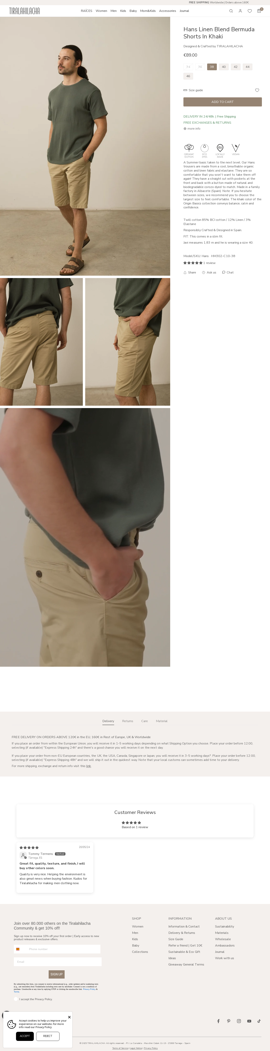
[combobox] (20, 949)
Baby (135, 945)
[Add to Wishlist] (257, 90)
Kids (135, 939)
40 (224, 67)
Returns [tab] (127, 721)
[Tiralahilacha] (24, 11)
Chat (230, 272)
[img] (29, 848)
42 (236, 67)
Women (137, 926)
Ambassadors (225, 945)
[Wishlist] (250, 11)
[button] (101, 11)
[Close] (69, 1017)
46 (188, 76)
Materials (221, 933)
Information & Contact (184, 926)
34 (188, 67)
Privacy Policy (89, 989)
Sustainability (224, 926)
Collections (140, 952)
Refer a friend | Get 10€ (185, 945)
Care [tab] (144, 721)
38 (212, 67)
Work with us (224, 958)
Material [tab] (162, 721)
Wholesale (223, 939)
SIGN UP (57, 974)
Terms (16, 992)
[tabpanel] (135, 752)
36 (200, 67)
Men (135, 933)
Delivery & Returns (181, 933)
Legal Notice (136, 1048)
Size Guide (175, 939)
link (88, 766)
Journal (220, 952)
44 (247, 67)
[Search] (231, 11)
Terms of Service (120, 1048)
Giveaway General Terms (186, 964)
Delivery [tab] (108, 721)
